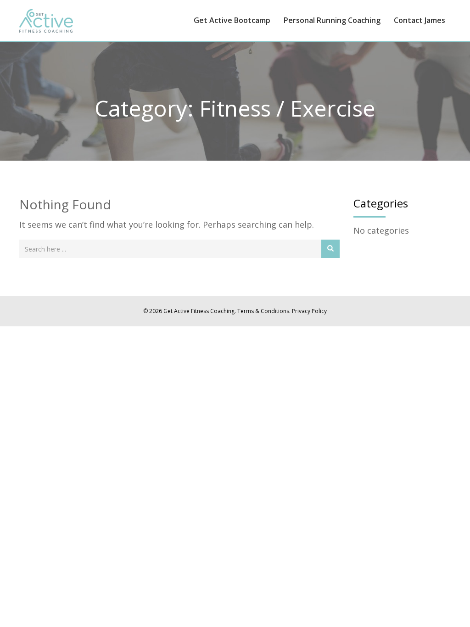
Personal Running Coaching (332, 20)
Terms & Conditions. (264, 311)
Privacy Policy (309, 311)
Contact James (419, 20)
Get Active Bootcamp (232, 20)
